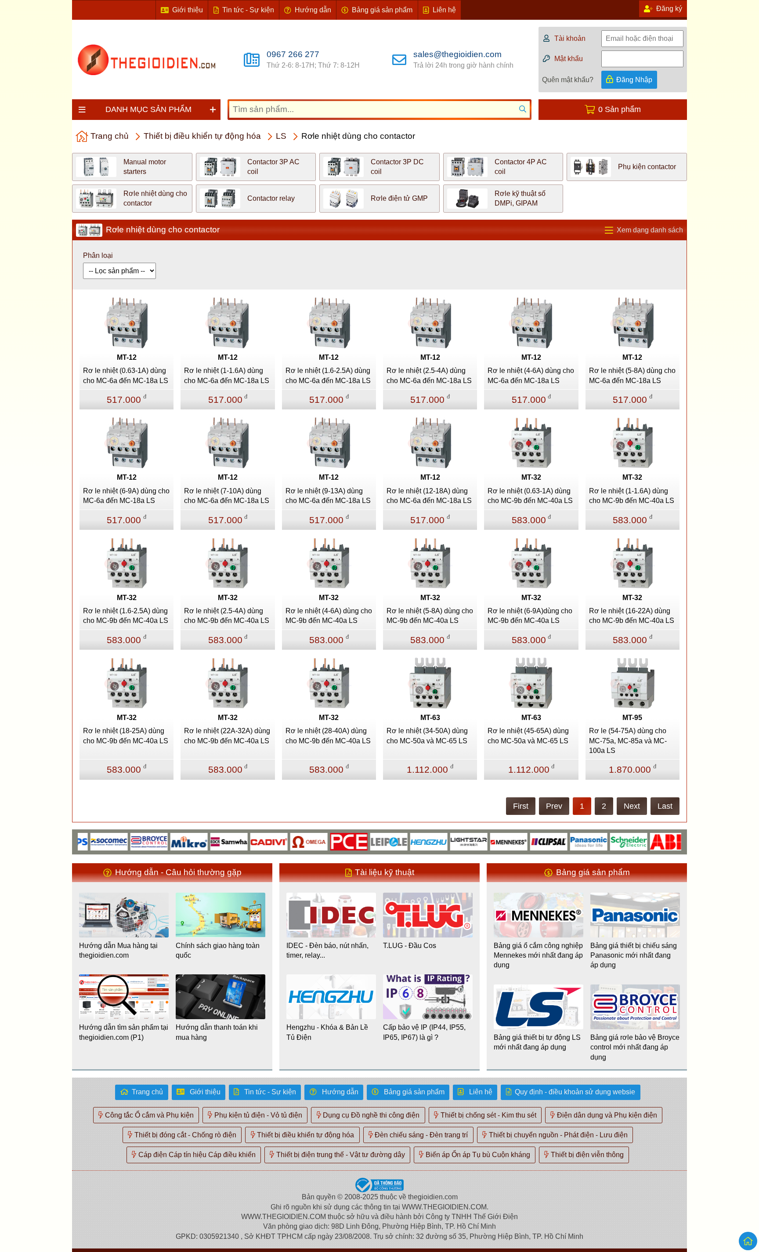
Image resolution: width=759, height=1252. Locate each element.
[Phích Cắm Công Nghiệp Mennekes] (487, 841)
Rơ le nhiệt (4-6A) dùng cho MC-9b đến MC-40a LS (329, 615)
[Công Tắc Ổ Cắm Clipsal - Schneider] (527, 841)
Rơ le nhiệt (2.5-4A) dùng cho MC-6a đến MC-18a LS (429, 375)
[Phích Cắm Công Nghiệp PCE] (327, 841)
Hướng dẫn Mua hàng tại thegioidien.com (118, 950)
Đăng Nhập (634, 79)
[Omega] (287, 841)
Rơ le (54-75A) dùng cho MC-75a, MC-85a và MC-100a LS (628, 740)
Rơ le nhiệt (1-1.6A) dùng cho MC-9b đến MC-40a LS (631, 495)
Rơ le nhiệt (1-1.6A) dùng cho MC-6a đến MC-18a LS (226, 375)
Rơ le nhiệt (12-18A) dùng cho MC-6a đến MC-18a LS (429, 495)
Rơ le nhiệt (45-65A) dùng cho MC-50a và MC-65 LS (528, 735)
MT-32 (531, 477)
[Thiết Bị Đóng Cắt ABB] (647, 841)
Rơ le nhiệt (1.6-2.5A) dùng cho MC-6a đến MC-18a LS (328, 375)
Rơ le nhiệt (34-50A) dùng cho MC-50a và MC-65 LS (427, 735)
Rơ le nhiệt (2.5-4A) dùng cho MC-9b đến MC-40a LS (226, 615)
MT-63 (430, 717)
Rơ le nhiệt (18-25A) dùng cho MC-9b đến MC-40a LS (125, 735)
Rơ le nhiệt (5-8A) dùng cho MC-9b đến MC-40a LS (430, 615)
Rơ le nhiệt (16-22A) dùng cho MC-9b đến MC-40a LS (631, 615)
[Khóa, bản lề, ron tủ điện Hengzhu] (407, 841)
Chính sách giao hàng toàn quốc (218, 950)
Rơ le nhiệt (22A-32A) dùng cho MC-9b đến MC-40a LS (227, 735)
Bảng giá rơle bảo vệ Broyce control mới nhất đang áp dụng (634, 1047)
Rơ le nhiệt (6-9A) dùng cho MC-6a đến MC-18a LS (126, 495)
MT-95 (632, 717)
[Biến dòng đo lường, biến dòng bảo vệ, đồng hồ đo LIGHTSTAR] (447, 841)
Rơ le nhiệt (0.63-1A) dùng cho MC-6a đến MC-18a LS (125, 375)
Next (632, 806)
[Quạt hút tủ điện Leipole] (367, 841)
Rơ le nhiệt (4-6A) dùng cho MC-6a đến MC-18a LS (531, 375)
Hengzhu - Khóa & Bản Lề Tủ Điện (327, 1032)
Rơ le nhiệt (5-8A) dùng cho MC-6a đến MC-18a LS (632, 375)
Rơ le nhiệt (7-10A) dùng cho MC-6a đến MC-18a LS (226, 495)
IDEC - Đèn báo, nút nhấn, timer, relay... (327, 950)
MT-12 (127, 357)
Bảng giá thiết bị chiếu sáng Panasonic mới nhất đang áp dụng (633, 955)
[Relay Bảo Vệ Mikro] (167, 841)
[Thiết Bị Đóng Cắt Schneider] (607, 841)
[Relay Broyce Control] (127, 841)
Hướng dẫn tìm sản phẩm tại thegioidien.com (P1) (123, 1032)
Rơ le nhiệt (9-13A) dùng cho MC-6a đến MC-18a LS (328, 495)
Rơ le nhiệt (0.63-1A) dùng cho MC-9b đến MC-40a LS (530, 495)
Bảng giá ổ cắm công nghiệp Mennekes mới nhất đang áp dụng (538, 955)
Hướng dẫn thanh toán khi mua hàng (217, 1032)
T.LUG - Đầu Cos (409, 945)
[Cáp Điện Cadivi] (247, 841)
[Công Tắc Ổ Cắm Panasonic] (567, 841)
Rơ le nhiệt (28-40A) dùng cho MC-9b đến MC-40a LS (328, 735)
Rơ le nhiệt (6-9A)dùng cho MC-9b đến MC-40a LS (530, 615)
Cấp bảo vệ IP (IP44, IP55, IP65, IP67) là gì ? (424, 1032)
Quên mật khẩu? (567, 79)
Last (665, 806)
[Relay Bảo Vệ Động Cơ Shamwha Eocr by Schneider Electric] (207, 841)
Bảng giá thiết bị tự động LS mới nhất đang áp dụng (537, 1042)
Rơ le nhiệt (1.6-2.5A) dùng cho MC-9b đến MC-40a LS (125, 615)
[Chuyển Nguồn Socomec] (87, 841)
